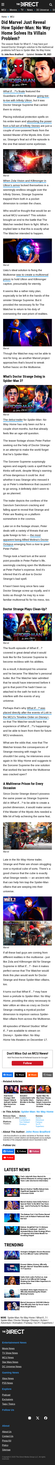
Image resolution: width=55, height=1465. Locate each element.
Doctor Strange (21, 1320)
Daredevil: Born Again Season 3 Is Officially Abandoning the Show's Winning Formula (34, 1292)
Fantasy (39, 1122)
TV (22, 9)
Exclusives (7, 1399)
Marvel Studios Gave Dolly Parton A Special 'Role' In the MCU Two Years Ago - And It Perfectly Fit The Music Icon (34, 1205)
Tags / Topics (8, 1404)
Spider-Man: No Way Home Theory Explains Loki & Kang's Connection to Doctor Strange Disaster (43, 1101)
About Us (6, 1431)
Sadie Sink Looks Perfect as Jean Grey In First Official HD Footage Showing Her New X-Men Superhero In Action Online (35, 1280)
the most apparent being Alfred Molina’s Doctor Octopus (26, 540)
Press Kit (6, 1441)
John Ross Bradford (13, 54)
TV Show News (10, 1353)
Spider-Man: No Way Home (37, 1111)
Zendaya (22, 1124)
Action (38, 1118)
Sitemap (6, 1450)
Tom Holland (24, 1122)
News (30, 9)
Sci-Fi (38, 1124)
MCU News (8, 1357)
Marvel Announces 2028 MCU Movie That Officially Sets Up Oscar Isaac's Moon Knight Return (34, 1304)
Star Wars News (10, 1362)
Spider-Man (6, 1320)
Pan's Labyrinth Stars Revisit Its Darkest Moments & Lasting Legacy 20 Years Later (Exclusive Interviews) (35, 1179)
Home (4, 17)
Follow (9, 1151)
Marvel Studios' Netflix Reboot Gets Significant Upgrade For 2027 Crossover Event (34, 1191)
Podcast (6, 1395)
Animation (18, 1323)
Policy (5, 1445)
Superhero (40, 1126)
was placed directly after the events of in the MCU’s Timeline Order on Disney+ (27, 713)
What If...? (41, 1317)
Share (9, 1075)
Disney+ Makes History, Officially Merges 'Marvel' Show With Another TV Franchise (34, 1267)
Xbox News (8, 1378)
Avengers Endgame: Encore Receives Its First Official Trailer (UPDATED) (35, 1253)
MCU (3, 9)
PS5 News (7, 1383)
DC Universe (43, 9)
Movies (13, 9)
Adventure (40, 1120)
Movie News (8, 1348)
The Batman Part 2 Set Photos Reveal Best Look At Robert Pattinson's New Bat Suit (35, 1216)
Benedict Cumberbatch (24, 1119)
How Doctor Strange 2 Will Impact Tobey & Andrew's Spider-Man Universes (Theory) (10, 1101)
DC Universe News (11, 1366)
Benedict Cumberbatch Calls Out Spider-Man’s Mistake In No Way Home (27, 1100)
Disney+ (35, 1320)
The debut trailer (13, 419)
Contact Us (7, 1436)
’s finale (14, 91)
